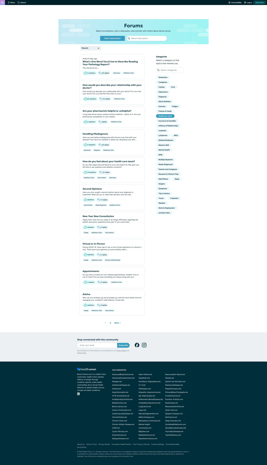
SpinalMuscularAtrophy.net (175, 428)
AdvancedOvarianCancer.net (123, 378)
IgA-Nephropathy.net (147, 396)
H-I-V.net (142, 385)
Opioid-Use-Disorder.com (175, 381)
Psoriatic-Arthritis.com (174, 399)
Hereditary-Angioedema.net (150, 381)
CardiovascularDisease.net (122, 414)
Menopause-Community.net (149, 421)
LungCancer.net (145, 406)
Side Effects (163, 179)
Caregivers (163, 82)
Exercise (162, 106)
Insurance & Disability (167, 121)
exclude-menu (164, 213)
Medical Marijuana (166, 140)
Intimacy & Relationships (112, 260)
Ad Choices (81, 447)
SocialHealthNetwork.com (175, 424)
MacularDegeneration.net (148, 414)
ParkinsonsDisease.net (174, 385)
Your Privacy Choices (141, 444)
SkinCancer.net (171, 417)
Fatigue (175, 106)
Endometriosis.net (119, 435)
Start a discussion (112, 38)
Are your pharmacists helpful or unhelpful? (107, 110)
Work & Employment (167, 208)
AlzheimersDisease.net (121, 385)
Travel (161, 198)
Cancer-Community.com (121, 410)
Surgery (162, 184)
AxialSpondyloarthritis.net (122, 399)
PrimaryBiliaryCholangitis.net (176, 392)
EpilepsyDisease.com (120, 438)
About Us (81, 444)
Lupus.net (142, 410)
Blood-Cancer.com (119, 406)
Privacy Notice (246, 455)
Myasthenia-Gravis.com (148, 438)
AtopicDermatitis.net (120, 392)
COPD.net (116, 428)
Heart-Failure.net (145, 374)
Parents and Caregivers (168, 169)
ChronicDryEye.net (119, 417)
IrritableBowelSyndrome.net (149, 403)
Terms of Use (81, 353)
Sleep (177, 179)
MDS (176, 135)
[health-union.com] (86, 369)
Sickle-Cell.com (171, 410)
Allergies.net (117, 381)
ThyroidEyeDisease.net (174, 431)
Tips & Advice (102, 177)
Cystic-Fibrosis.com (120, 431)
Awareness (116, 73)
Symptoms (163, 189)
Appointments (91, 271)
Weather (162, 203)
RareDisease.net (171, 403)
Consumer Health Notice (121, 444)
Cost (173, 87)
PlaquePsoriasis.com (173, 389)
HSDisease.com (145, 389)
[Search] (129, 38)
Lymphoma (163, 135)
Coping (86, 232)
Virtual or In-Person (94, 243)
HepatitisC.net (144, 378)
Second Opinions (92, 188)
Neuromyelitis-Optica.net (175, 374)
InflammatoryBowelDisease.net (151, 399)
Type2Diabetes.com (173, 435)
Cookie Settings (157, 444)
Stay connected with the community (97, 339)
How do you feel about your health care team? (109, 161)
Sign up (255, 449)
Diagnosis (97, 150)
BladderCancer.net (119, 403)
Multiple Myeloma (166, 160)
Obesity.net (169, 378)
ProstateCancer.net (172, 396)
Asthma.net (116, 389)
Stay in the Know (211, 439)
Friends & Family (165, 111)
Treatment (174, 198)
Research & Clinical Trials (169, 174)
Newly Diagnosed (101, 205)
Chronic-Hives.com (119, 421)
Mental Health (164, 150)
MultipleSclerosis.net (147, 435)
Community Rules (172, 444)
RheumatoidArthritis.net (174, 406)
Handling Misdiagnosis (95, 133)
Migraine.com (144, 431)
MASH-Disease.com (146, 417)
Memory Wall (164, 145)
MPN (160, 155)
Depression (163, 92)
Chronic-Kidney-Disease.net (123, 424)
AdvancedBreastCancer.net (123, 374)
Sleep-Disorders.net (173, 421)
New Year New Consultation (98, 216)
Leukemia (162, 131)
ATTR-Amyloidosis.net (121, 396)
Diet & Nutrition (165, 101)
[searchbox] (149, 38)
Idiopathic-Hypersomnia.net (150, 392)
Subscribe (260, 2)
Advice (86, 294)
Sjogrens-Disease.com (174, 414)
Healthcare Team (128, 73)
